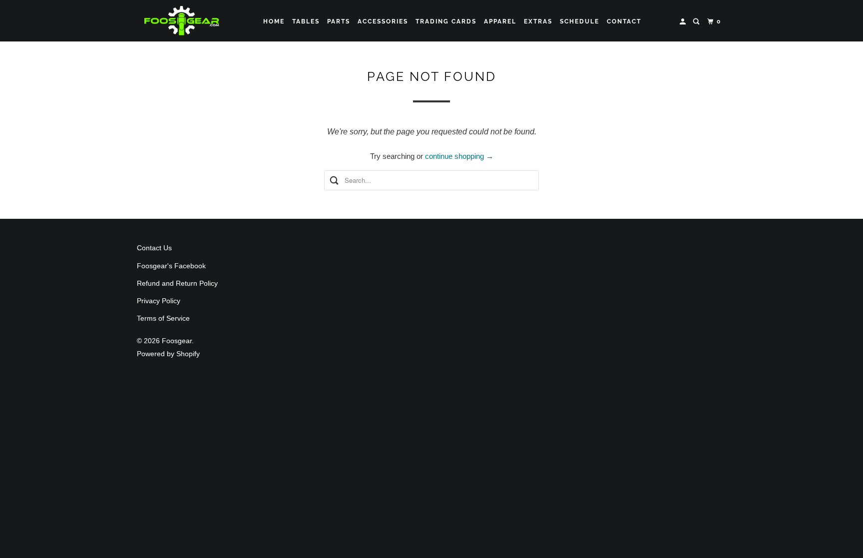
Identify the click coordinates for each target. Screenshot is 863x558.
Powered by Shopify (168, 354)
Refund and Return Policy (177, 283)
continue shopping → (459, 156)
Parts (338, 21)
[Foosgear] (182, 20)
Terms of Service (163, 318)
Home (274, 21)
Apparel (500, 21)
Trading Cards (446, 21)
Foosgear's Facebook (171, 266)
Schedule (579, 21)
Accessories (383, 21)
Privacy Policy (158, 301)
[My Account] (684, 21)
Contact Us (154, 248)
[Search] (697, 21)
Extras (538, 21)
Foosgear (177, 341)
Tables (306, 21)
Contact (624, 21)
